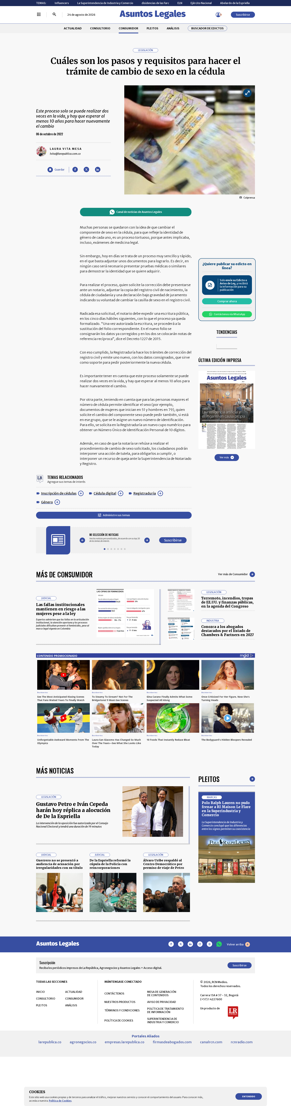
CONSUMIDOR (128, 28)
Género (47, 502)
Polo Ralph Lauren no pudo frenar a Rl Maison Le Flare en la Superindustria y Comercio (226, 809)
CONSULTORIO (100, 28)
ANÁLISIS (173, 28)
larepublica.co (49, 1042)
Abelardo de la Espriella (235, 3)
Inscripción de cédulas (58, 493)
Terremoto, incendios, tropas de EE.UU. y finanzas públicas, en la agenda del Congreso (227, 602)
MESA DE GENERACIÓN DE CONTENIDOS (161, 993)
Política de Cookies (60, 1100)
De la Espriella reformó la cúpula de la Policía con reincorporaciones (110, 864)
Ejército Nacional (201, 3)
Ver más (224, 457)
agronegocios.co (83, 1042)
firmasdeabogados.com (172, 1042)
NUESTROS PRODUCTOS (119, 1002)
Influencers (62, 3)
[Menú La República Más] (38, 14)
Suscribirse (243, 14)
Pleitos (208, 779)
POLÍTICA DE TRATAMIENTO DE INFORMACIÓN (165, 1010)
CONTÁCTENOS (114, 993)
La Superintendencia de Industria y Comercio (105, 3)
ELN (179, 3)
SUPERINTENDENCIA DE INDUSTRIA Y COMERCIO (163, 1020)
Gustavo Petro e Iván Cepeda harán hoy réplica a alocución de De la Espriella (73, 810)
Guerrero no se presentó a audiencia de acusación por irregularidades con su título (59, 864)
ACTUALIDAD (73, 28)
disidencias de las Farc (155, 3)
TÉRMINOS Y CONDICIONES (122, 1010)
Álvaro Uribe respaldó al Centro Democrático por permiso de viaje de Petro (163, 864)
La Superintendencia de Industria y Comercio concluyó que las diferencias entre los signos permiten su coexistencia (226, 825)
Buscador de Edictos (207, 28)
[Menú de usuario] (218, 15)
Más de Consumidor (64, 574)
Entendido (248, 1096)
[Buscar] (54, 14)
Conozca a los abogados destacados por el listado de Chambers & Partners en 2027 (227, 631)
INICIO (40, 991)
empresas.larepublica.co (124, 1042)
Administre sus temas (116, 515)
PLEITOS (152, 28)
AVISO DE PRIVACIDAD (161, 1002)
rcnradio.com (242, 1042)
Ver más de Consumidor (233, 574)
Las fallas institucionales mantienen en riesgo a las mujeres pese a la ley (61, 609)
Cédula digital (105, 493)
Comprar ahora (227, 301)
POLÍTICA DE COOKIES (118, 1020)
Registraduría (144, 493)
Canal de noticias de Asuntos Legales (139, 212)
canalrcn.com (211, 1042)
